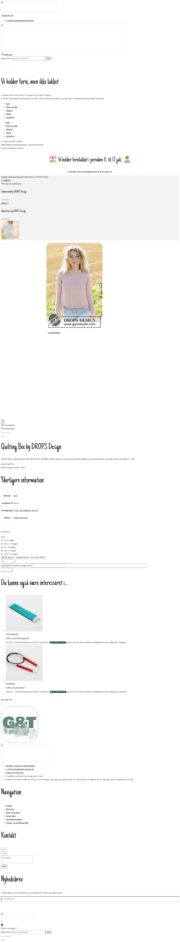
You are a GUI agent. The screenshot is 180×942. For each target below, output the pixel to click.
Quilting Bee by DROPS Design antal (16, 565)
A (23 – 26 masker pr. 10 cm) (26, 510)
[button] (9, 527)
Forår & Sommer (21, 518)
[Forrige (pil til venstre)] (2, 436)
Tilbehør (9, 110)
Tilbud (8, 114)
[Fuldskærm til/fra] (4, 936)
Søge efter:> (6, 58)
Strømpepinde (12, 634)
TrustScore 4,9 (7, 15)
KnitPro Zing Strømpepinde (17, 638)
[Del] (7, 936)
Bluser (19, 177)
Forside (4, 177)
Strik (15, 496)
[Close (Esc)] (2, 432)
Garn (8, 104)
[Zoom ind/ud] (2, 936)
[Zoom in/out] (9, 432)
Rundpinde (10, 683)
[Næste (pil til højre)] (4, 436)
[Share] (4, 432)
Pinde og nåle (11, 107)
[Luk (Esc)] (9, 936)
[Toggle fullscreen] (7, 432)
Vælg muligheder (59, 642)
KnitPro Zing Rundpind (15, 687)
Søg (48, 58)
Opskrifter (10, 117)
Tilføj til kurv (7, 570)
